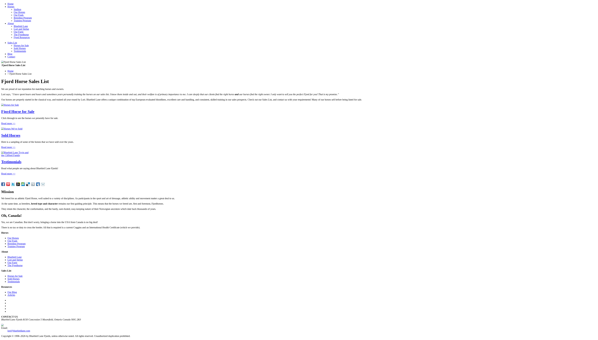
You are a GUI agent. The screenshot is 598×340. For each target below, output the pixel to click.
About (10, 23)
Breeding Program (23, 17)
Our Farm (18, 31)
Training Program (22, 20)
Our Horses (19, 12)
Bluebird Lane (21, 26)
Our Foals (19, 15)
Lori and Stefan (21, 29)
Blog (9, 54)
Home (10, 3)
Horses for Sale (21, 45)
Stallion (17, 9)
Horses (10, 6)
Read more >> (8, 123)
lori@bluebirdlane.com (18, 330)
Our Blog (12, 292)
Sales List (12, 42)
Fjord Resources (22, 37)
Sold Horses (20, 48)
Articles (11, 295)
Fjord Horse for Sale (17, 111)
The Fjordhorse (21, 34)
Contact (11, 56)
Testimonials (20, 51)
